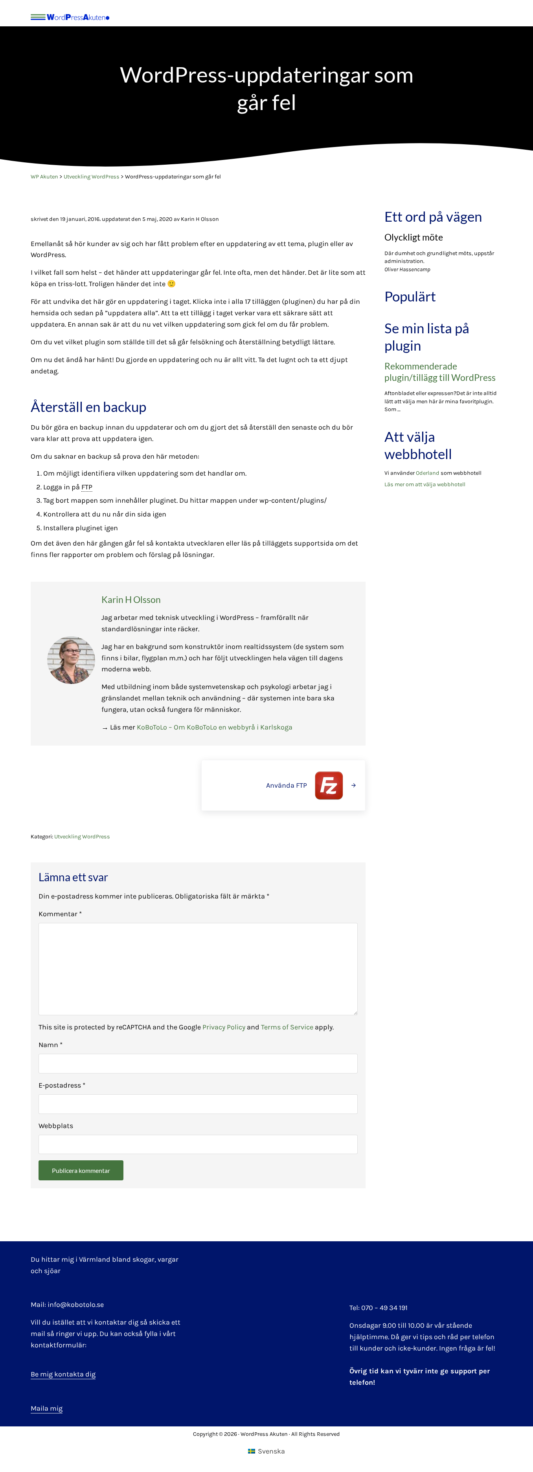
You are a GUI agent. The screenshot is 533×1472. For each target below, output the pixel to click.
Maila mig (46, 1408)
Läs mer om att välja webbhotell (424, 484)
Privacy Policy (223, 1027)
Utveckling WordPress (82, 836)
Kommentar (60, 914)
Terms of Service (287, 1027)
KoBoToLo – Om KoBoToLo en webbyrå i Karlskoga (214, 727)
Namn (50, 1044)
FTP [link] (86, 487)
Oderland (427, 473)
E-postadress (62, 1085)
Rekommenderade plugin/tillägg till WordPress (440, 372)
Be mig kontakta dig (63, 1374)
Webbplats (56, 1125)
